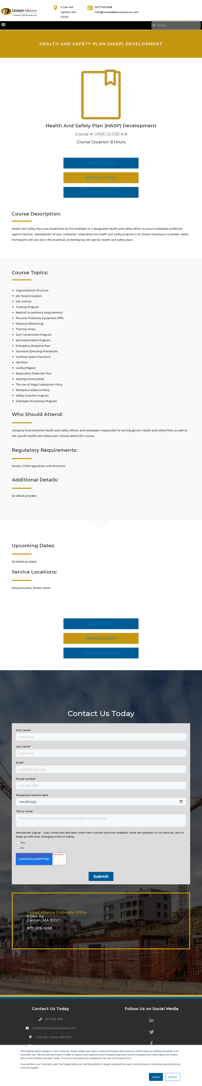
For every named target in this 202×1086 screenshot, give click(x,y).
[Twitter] (151, 1032)
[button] (3, 24)
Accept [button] (156, 1076)
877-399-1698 (39, 928)
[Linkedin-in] (151, 1020)
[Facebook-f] (151, 1043)
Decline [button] (173, 1076)
